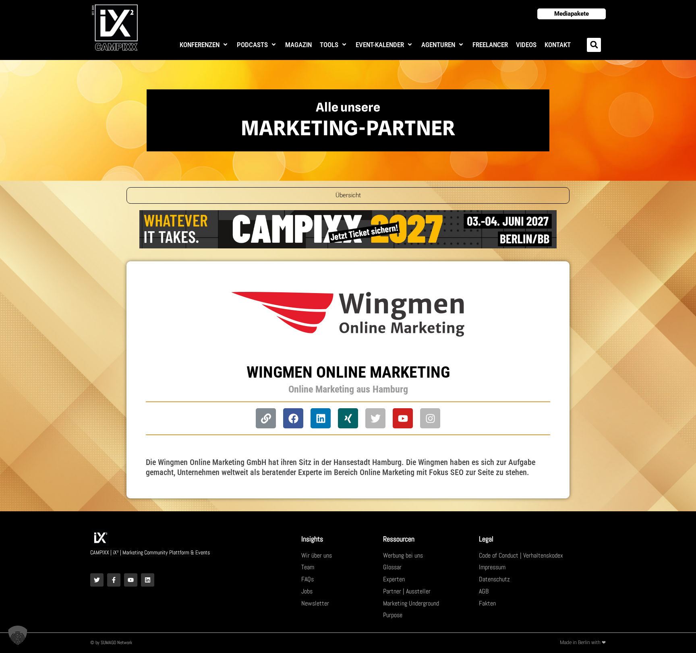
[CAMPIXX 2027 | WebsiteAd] (348, 229)
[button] (204, 45)
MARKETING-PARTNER (348, 128)
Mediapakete (571, 13)
